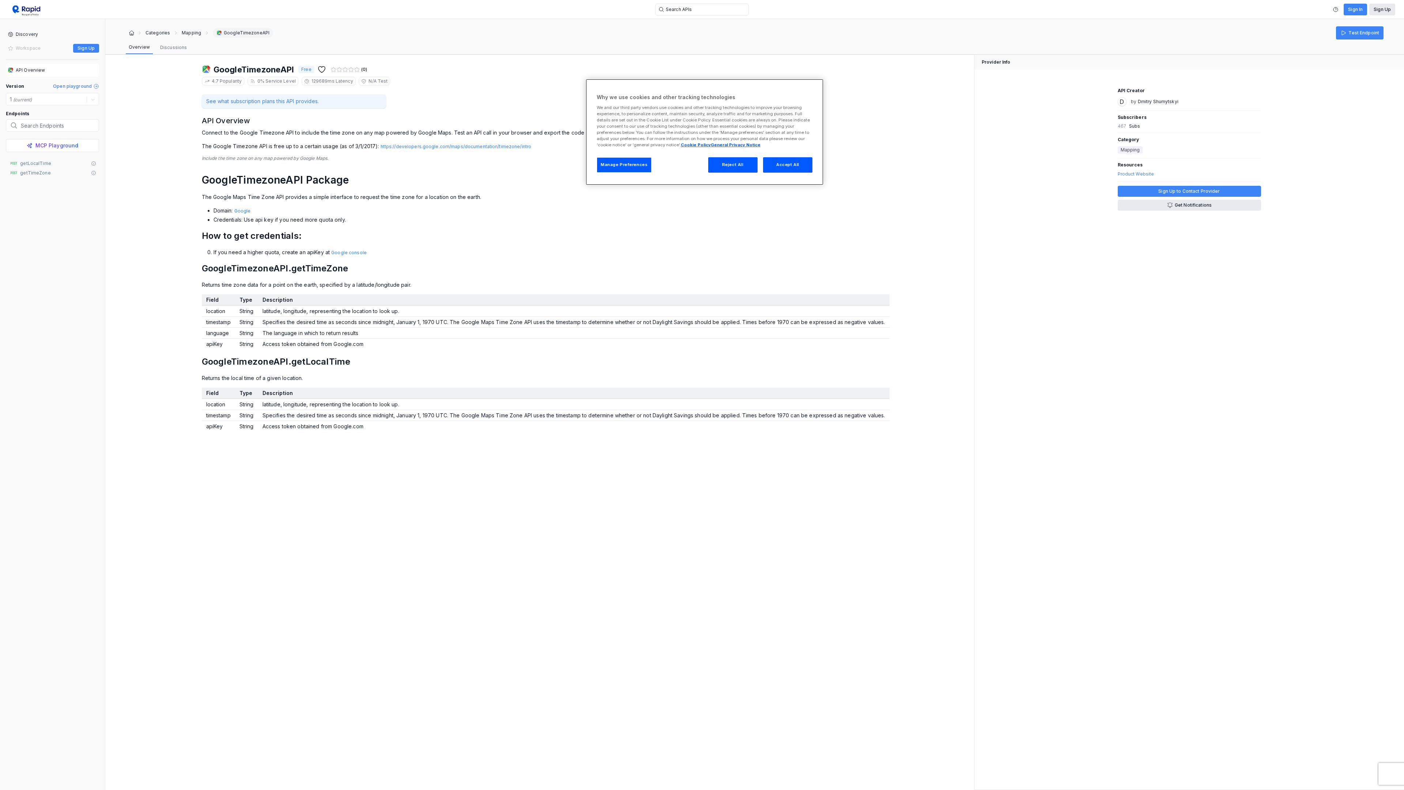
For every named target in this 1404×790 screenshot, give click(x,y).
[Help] (1335, 9)
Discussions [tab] (173, 47)
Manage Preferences (624, 164)
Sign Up (1382, 9)
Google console (349, 252)
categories (158, 32)
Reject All (733, 164)
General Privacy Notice (735, 144)
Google (242, 211)
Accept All (787, 164)
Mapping (191, 32)
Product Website (1136, 174)
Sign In (1355, 9)
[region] (704, 132)
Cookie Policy (696, 144)
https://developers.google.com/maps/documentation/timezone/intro (456, 146)
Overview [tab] (139, 47)
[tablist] (158, 47)
